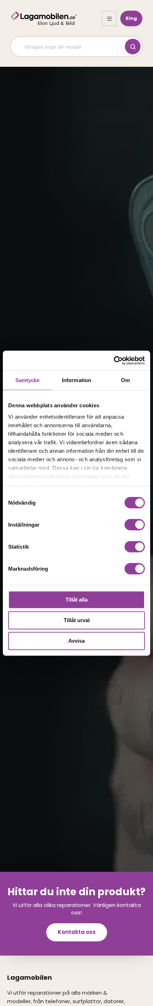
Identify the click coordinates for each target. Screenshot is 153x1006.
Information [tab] (76, 380)
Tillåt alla (76, 600)
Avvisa (76, 641)
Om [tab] (125, 380)
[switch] (135, 525)
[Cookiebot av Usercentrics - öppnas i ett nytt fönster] (114, 360)
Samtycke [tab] (27, 380)
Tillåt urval (77, 620)
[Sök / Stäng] (133, 46)
